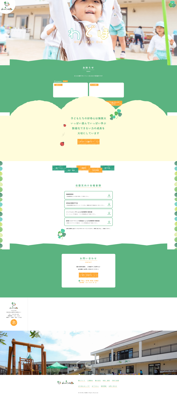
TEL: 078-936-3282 (89, 280)
